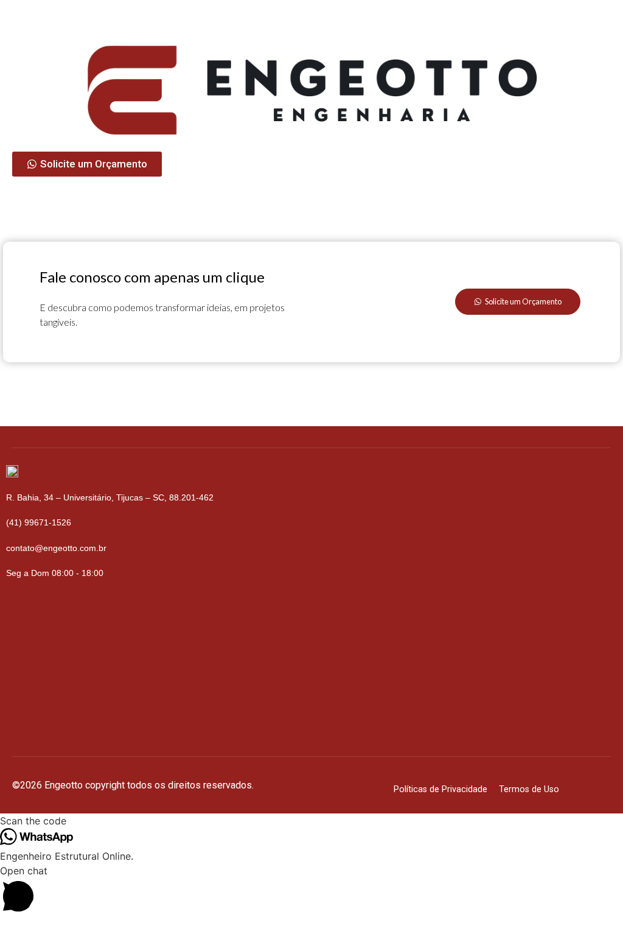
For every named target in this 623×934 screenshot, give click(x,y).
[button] (311, 890)
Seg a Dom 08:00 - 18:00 (54, 573)
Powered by (51, 925)
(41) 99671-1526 (38, 522)
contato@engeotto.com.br (56, 548)
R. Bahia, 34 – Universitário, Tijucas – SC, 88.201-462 (110, 497)
